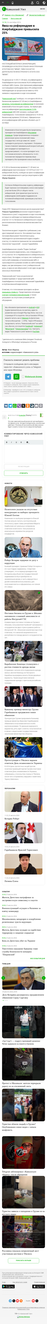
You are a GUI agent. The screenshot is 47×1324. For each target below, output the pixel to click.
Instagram (38, 326)
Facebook (29, 326)
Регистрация (23, 466)
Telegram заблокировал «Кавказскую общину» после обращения (19, 1173)
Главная (5, 18)
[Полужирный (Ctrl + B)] (6, 442)
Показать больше (23, 1260)
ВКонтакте (10, 329)
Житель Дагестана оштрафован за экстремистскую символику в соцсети (20, 899)
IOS (37, 307)
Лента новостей (16, 18)
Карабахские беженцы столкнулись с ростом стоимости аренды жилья (22, 665)
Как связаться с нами (20, 1282)
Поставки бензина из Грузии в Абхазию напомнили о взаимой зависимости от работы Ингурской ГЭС (23, 616)
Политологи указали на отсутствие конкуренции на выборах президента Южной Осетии (22, 512)
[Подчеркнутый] (16, 442)
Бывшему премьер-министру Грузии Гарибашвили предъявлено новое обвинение (21, 712)
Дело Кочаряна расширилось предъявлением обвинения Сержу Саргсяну (23, 996)
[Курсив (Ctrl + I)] (11, 442)
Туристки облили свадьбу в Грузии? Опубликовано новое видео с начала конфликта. (19, 1127)
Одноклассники (22, 329)
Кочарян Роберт (12, 818)
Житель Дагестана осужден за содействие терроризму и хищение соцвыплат (21, 931)
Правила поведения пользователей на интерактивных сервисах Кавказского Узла (23, 1308)
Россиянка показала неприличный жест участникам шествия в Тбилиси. (20, 1252)
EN (7, 2)
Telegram (25, 318)
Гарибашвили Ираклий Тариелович (21, 849)
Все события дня (37, 958)
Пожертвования (39, 1282)
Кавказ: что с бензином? (14, 15)
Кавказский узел (9, 99)
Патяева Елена (11, 881)
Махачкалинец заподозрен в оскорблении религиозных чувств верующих (21, 920)
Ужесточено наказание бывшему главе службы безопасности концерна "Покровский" (20, 951)
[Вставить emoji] (27, 442)
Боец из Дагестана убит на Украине (18, 940)
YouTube (36, 332)
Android (32, 307)
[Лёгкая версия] (12, 3)
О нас (4, 1282)
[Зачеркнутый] (21, 442)
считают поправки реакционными (15, 295)
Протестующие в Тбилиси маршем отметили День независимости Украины (23, 762)
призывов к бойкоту (10, 292)
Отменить (24, 473)
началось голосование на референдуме (17, 104)
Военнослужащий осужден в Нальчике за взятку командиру (21, 909)
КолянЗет (22, 415)
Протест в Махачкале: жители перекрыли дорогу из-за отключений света (21, 1085)
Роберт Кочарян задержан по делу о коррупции (21, 561)
